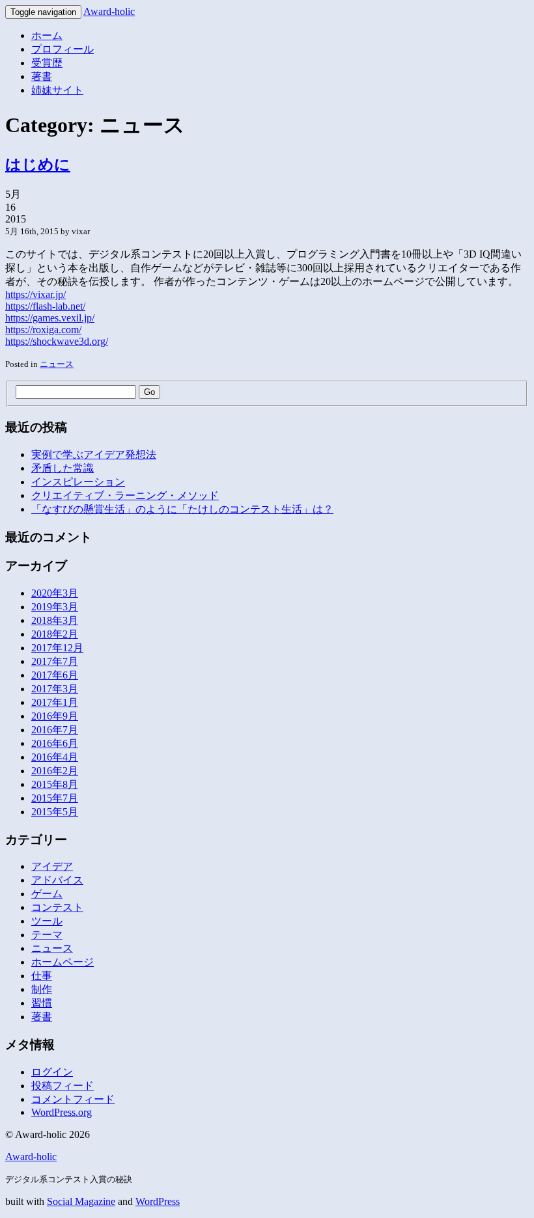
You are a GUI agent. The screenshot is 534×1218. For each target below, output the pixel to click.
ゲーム (47, 893)
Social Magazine (81, 1201)
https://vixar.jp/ (35, 294)
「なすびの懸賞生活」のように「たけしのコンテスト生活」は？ (182, 509)
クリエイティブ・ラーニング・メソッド (125, 495)
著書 (41, 76)
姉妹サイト (57, 90)
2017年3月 (54, 688)
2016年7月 (54, 729)
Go (149, 392)
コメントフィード (73, 1099)
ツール (47, 921)
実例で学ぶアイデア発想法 (93, 454)
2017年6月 (54, 675)
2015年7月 (54, 798)
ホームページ (62, 962)
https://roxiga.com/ (43, 329)
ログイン (52, 1071)
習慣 (41, 1002)
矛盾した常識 (62, 468)
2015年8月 (54, 784)
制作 (41, 989)
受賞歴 (47, 62)
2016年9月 (54, 716)
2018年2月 (54, 634)
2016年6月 (54, 743)
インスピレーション (78, 481)
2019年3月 (54, 606)
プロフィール (62, 49)
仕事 (41, 975)
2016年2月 (54, 770)
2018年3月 (54, 620)
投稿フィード (62, 1085)
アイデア (52, 866)
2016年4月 (54, 757)
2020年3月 (54, 593)
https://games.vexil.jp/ (49, 317)
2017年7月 (54, 661)
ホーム (47, 35)
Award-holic (109, 11)
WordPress (157, 1201)
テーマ (47, 934)
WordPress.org (61, 1112)
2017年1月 (54, 702)
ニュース (57, 364)
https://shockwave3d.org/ (56, 341)
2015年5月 (54, 811)
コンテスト (57, 907)
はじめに (37, 164)
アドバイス (57, 880)
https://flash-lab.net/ (45, 306)
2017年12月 (57, 647)
